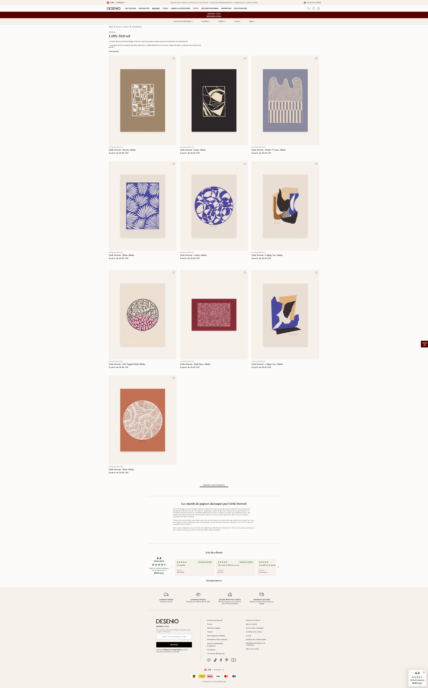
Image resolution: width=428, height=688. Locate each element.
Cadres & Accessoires (180, 8)
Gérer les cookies (252, 649)
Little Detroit (137, 27)
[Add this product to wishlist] (174, 58)
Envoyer (174, 645)
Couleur (204, 21)
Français (120, 3)
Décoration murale (210, 8)
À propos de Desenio (215, 620)
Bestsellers (130, 8)
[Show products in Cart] (318, 8)
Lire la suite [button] (114, 51)
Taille (236, 21)
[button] (417, 678)
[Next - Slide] (278, 567)
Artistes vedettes (122, 27)
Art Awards (211, 650)
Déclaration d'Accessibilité (217, 639)
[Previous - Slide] (172, 567)
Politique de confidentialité (172, 650)
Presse (209, 624)
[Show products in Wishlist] (313, 8)
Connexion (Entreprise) (216, 654)
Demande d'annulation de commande (255, 644)
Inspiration (226, 8)
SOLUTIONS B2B (240, 8)
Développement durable (216, 636)
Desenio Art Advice (253, 620)
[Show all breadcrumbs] (111, 27)
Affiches (156, 8)
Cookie (248, 636)
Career (210, 632)
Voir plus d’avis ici (214, 580)
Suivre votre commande (255, 628)
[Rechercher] (308, 8)
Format (221, 21)
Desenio (220, 682)
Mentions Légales (213, 628)
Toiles (165, 8)
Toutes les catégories (182, 21)
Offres (196, 8)
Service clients (251, 624)
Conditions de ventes (254, 632)
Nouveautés (144, 8)
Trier (251, 21)
